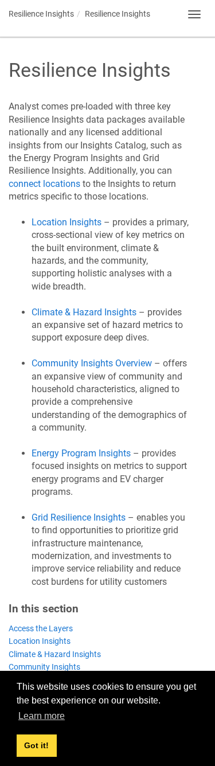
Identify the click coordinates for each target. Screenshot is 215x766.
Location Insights (40, 641)
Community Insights (44, 667)
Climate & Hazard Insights (55, 654)
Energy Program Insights (81, 453)
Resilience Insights (41, 13)
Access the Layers (41, 629)
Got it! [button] (36, 745)
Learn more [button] (41, 716)
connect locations (44, 183)
